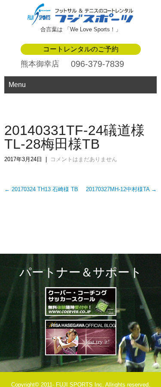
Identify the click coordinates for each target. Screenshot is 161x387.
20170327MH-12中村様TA (121, 189)
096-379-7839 (97, 64)
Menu (17, 84)
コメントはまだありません (83, 159)
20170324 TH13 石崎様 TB (41, 189)
